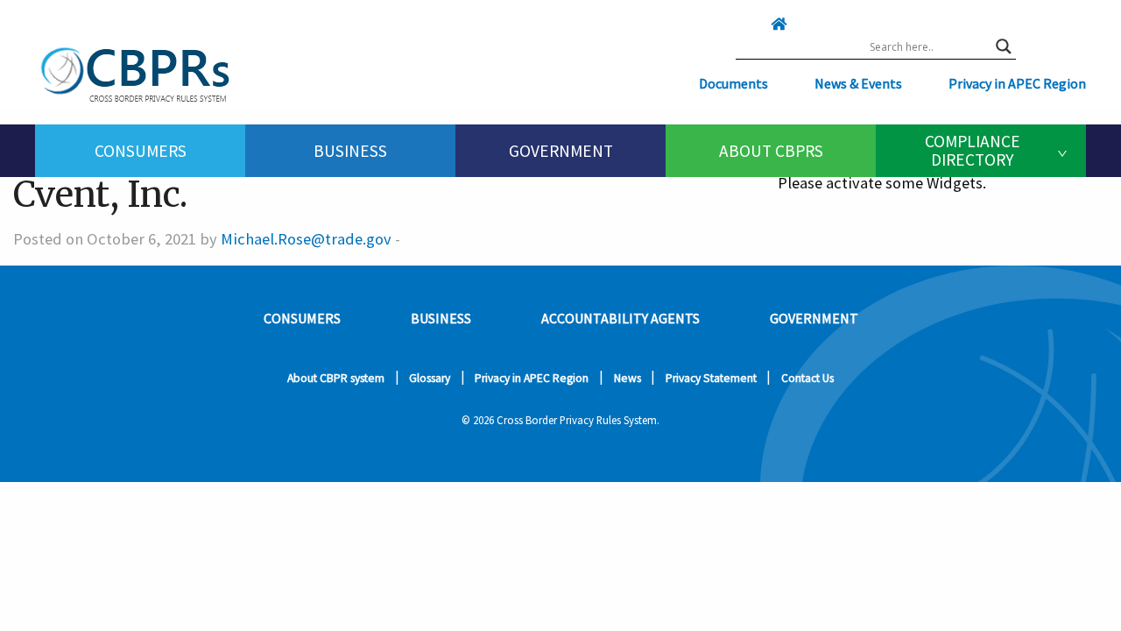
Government (561, 150)
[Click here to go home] (743, 23)
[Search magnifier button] (1003, 46)
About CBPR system (335, 378)
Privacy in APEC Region (1017, 83)
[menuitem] (140, 150)
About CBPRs (771, 150)
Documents (733, 83)
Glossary (429, 378)
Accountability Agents (620, 318)
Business (350, 150)
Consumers (141, 150)
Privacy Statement (711, 378)
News (627, 378)
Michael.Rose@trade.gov (306, 239)
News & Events (858, 83)
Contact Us (807, 378)
